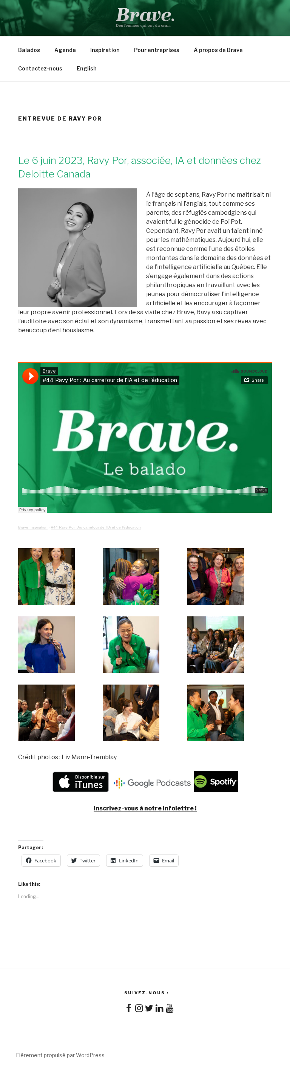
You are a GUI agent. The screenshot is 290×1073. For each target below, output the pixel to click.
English (87, 68)
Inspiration (105, 50)
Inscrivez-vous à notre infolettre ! (145, 808)
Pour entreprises (156, 50)
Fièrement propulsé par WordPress (60, 1055)
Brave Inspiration (33, 527)
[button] (60, 577)
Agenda (65, 50)
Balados (29, 50)
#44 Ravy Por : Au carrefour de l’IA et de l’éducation (96, 527)
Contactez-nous (40, 68)
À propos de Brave (218, 50)
